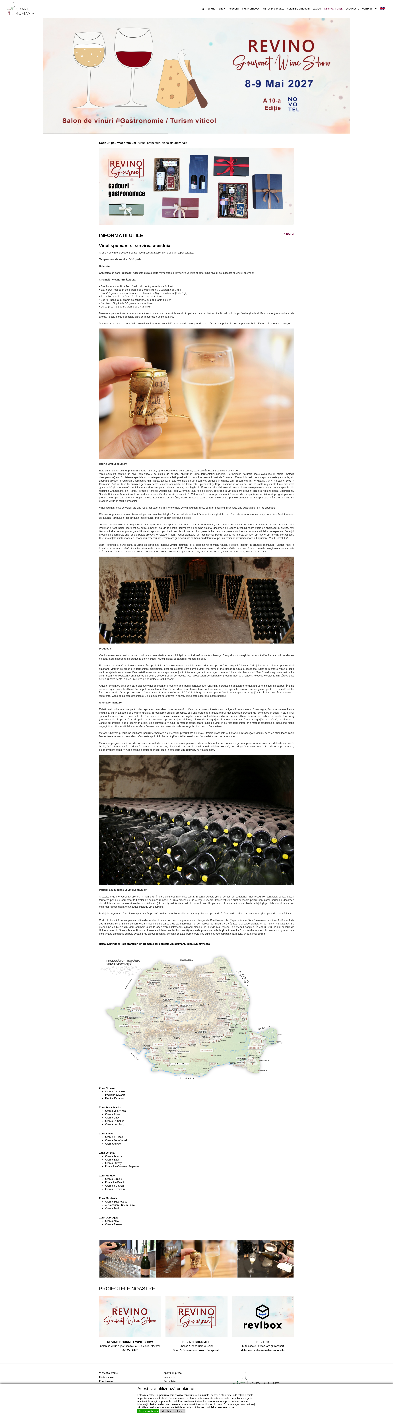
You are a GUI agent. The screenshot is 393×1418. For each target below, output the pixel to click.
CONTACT (367, 9)
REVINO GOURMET (196, 1342)
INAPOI (289, 233)
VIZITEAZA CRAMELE (273, 9)
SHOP (222, 9)
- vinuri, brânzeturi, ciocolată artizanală (143, 142)
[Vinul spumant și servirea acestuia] (127, 1259)
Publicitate (169, 1381)
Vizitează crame (108, 1372)
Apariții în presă (172, 1372)
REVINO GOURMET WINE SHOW (130, 1342)
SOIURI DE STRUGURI (298, 9)
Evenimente (106, 1381)
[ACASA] (203, 9)
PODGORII (234, 9)
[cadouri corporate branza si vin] (196, 186)
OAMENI (317, 9)
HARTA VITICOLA (251, 9)
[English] (382, 9)
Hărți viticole (106, 1377)
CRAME (211, 9)
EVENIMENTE (352, 9)
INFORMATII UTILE (333, 9)
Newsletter (169, 1377)
